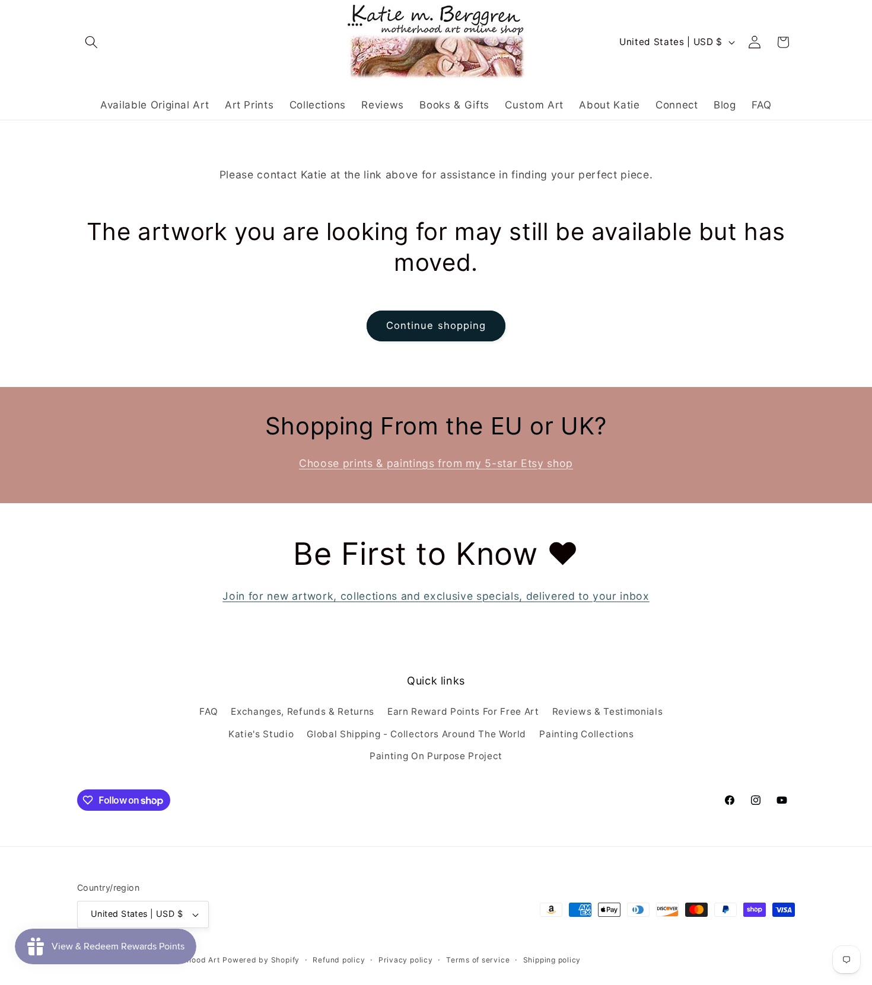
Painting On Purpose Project (436, 756)
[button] (91, 42)
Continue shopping (436, 325)
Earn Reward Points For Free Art (463, 711)
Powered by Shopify (261, 959)
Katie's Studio (261, 734)
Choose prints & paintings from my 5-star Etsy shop (436, 463)
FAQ (208, 711)
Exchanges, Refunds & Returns (302, 711)
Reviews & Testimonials (607, 711)
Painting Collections (586, 734)
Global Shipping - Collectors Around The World (416, 734)
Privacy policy (405, 959)
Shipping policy (552, 959)
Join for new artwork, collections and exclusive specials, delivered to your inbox (435, 596)
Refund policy (339, 959)
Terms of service (478, 959)
